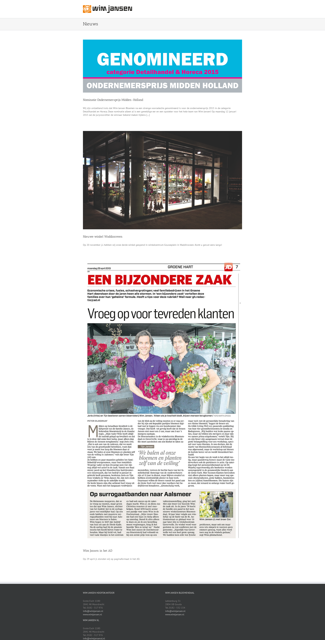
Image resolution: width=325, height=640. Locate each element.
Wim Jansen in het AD (97, 551)
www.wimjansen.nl (92, 614)
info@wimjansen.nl (93, 611)
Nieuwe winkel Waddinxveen (102, 236)
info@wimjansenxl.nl (94, 638)
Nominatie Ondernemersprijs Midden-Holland (113, 100)
